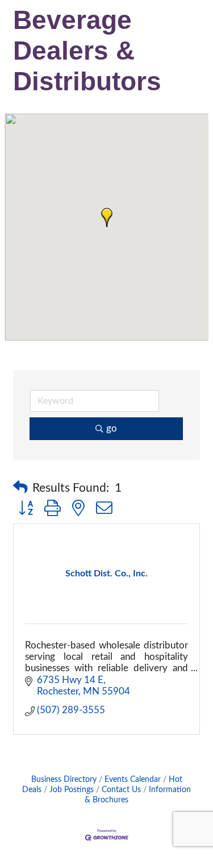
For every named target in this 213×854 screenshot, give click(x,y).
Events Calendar (133, 779)
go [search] (111, 428)
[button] (107, 217)
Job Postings (71, 789)
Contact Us (121, 789)
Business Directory (64, 779)
